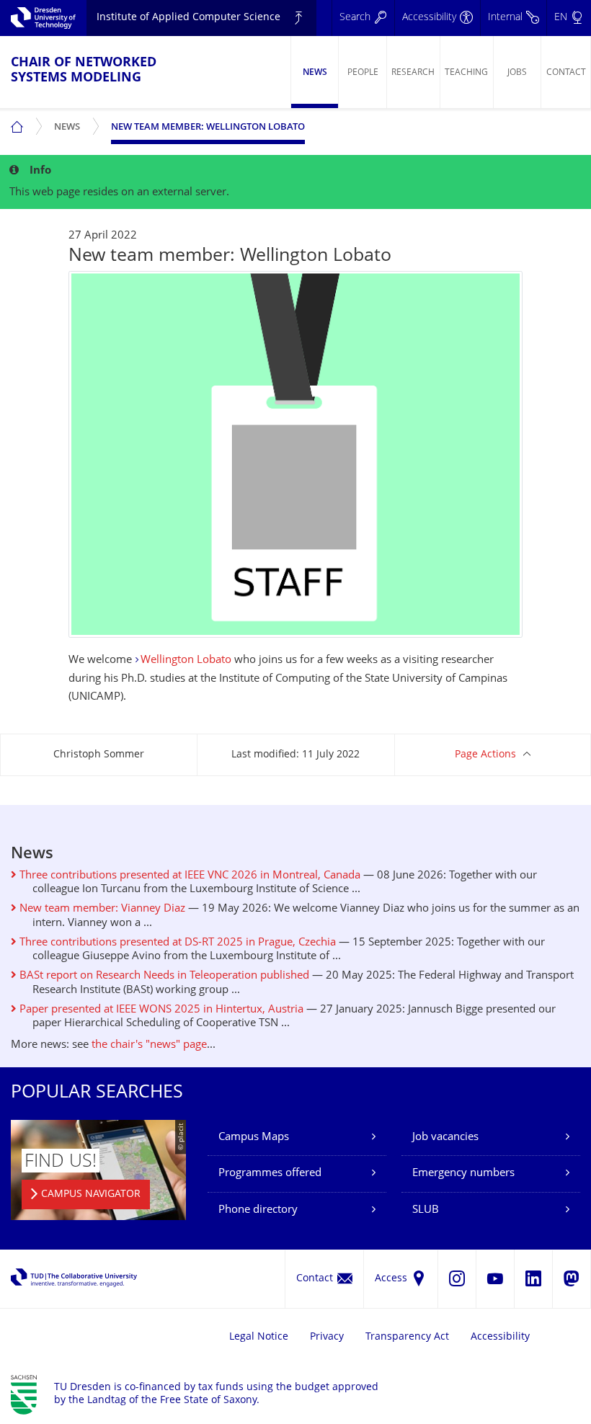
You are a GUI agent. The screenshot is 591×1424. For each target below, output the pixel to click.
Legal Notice (258, 1337)
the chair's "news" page (149, 1045)
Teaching (466, 72)
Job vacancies (445, 1137)
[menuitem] (314, 72)
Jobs (517, 72)
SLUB (425, 1210)
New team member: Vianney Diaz (101, 909)
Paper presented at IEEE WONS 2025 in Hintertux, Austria (160, 1010)
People (362, 72)
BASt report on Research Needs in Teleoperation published (163, 976)
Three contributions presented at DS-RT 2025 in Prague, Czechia (176, 943)
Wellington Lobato (186, 660)
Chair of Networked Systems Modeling (83, 70)
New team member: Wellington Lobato (208, 127)
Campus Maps (253, 1137)
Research (413, 72)
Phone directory (258, 1210)
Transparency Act (407, 1337)
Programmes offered (269, 1173)
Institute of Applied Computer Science (188, 17)
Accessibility (500, 1337)
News (315, 72)
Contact (566, 72)
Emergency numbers (463, 1173)
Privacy (327, 1337)
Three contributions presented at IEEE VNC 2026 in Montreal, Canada (188, 876)
